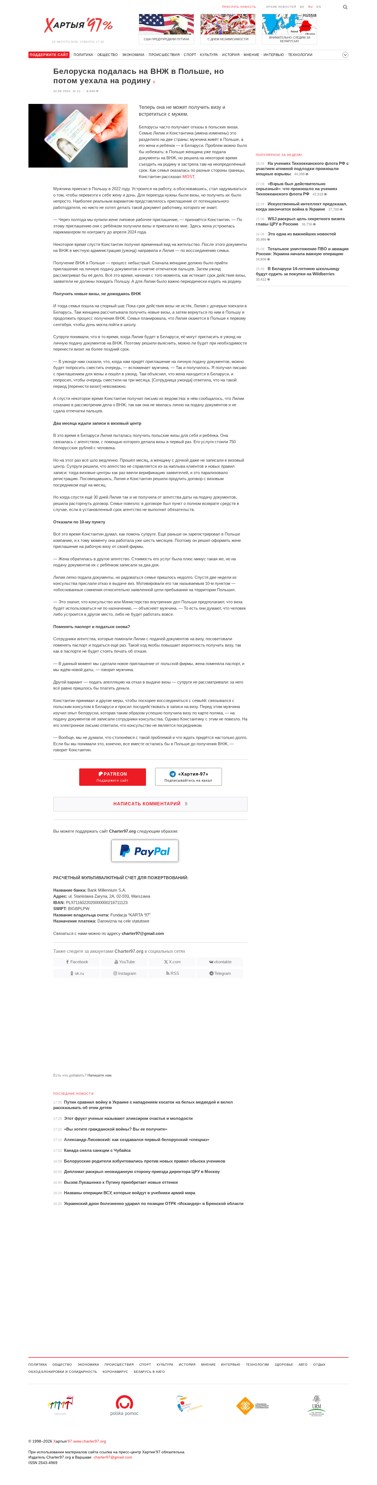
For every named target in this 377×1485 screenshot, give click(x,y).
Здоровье (284, 1364)
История (231, 55)
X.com (175, 961)
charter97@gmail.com (113, 1457)
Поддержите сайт (113, 777)
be (302, 6)
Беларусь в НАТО (149, 1371)
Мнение (251, 55)
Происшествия (164, 55)
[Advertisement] (138, 1027)
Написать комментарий (150, 803)
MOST (188, 176)
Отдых (319, 1364)
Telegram (222, 973)
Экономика (133, 55)
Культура (209, 55)
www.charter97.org (89, 1441)
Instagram (127, 973)
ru (310, 6)
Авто (303, 1364)
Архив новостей (281, 6)
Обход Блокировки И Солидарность (62, 1371)
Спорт (190, 55)
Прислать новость (239, 6)
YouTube (127, 961)
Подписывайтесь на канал (188, 777)
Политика (83, 55)
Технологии (300, 55)
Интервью (274, 55)
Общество (107, 55)
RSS (175, 973)
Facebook (79, 961)
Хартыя (78, 25)
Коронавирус (115, 1371)
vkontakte (223, 961)
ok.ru (79, 973)
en (319, 6)
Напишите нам (99, 1075)
